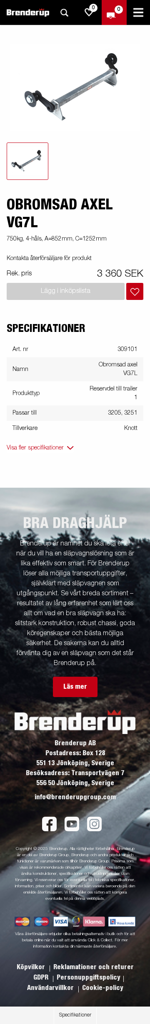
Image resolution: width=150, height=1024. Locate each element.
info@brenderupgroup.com (75, 797)
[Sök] (64, 12)
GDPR (41, 977)
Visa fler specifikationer (35, 448)
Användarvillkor (51, 988)
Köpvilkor (32, 967)
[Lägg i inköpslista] (134, 291)
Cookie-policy (102, 988)
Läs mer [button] (75, 686)
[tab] (27, 161)
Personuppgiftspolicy (88, 977)
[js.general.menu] (138, 12)
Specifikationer (75, 1015)
